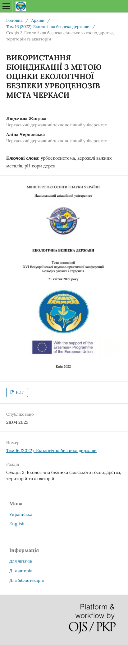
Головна (14, 20)
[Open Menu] (6, 6)
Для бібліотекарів (26, 580)
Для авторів (20, 570)
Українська (20, 514)
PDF (19, 392)
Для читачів (20, 561)
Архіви (37, 20)
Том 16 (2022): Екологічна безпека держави (47, 26)
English (16, 523)
